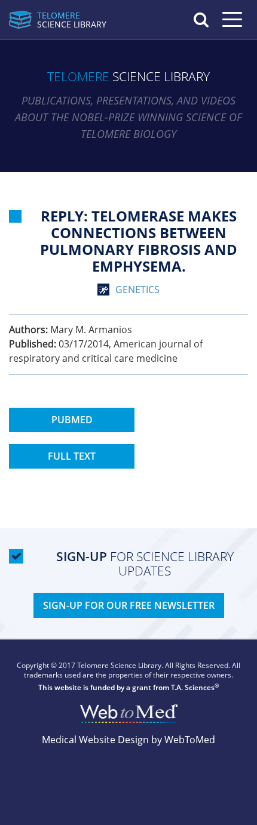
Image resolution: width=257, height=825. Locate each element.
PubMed (72, 419)
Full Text (72, 456)
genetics (137, 289)
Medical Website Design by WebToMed (128, 739)
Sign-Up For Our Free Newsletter (129, 605)
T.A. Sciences (193, 687)
